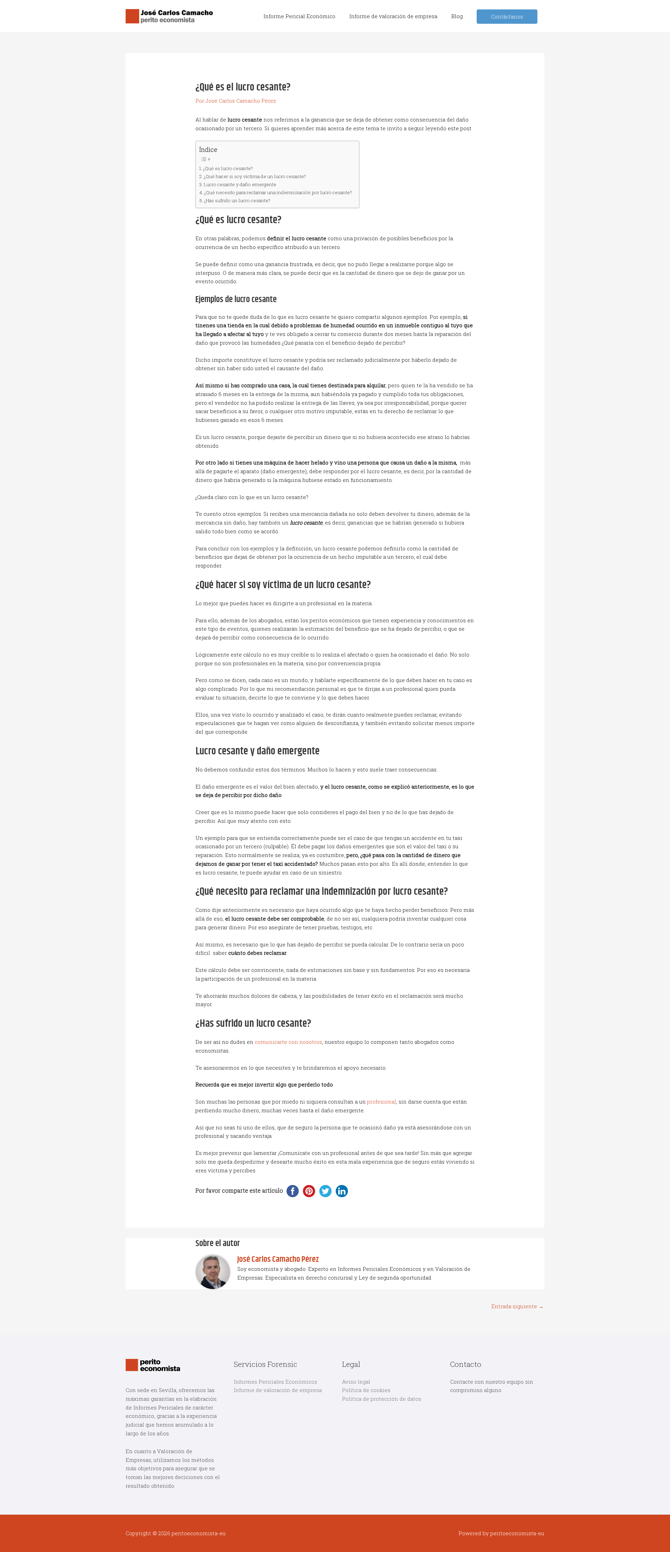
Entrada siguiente (517, 1306)
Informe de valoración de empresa (278, 1389)
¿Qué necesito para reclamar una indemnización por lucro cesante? (278, 192)
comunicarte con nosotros (288, 1041)
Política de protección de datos (381, 1398)
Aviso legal (356, 1381)
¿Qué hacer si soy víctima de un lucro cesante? (255, 176)
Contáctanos (507, 16)
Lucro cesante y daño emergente (240, 184)
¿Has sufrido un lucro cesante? (237, 200)
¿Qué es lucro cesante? (228, 168)
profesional (381, 1101)
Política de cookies (366, 1389)
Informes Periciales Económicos (275, 1381)
